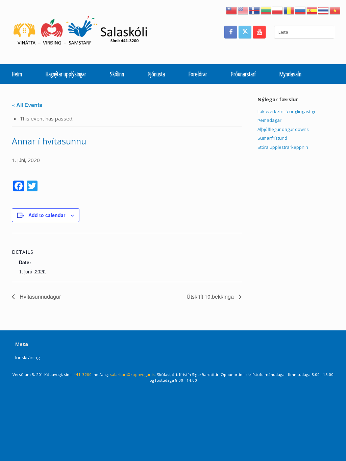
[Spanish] (312, 10)
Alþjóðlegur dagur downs (283, 129)
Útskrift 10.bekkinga (211, 296)
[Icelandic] (255, 10)
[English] (243, 10)
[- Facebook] (230, 32)
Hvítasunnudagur (39, 296)
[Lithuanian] (266, 10)
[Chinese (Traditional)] (232, 10)
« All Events (27, 105)
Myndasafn (290, 74)
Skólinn (117, 74)
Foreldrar (198, 74)
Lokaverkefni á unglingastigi (286, 111)
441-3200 (83, 374)
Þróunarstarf (243, 74)
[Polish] (277, 10)
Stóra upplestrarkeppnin (282, 147)
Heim (17, 74)
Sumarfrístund (272, 138)
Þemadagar (269, 120)
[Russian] (300, 10)
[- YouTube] (259, 32)
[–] (84, 32)
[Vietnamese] (335, 10)
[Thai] (323, 10)
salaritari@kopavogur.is (132, 374)
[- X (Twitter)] (245, 32)
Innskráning (27, 357)
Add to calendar (46, 215)
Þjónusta (156, 74)
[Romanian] (289, 10)
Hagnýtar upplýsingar (66, 74)
